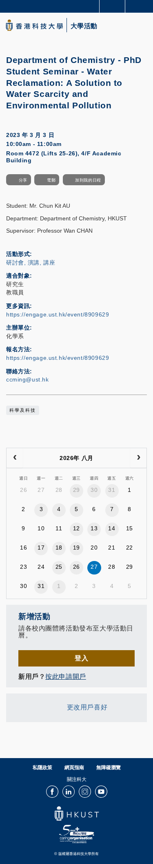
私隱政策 (42, 767)
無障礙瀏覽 (108, 767)
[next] (138, 458)
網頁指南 (74, 767)
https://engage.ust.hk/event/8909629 (57, 314)
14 (111, 528)
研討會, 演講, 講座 (30, 262)
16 (23, 547)
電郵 (51, 180)
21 (111, 547)
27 (41, 490)
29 (76, 490)
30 (94, 490)
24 (41, 566)
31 (111, 490)
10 (41, 528)
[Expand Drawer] (112, 6)
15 (129, 528)
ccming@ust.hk (27, 379)
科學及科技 (22, 410)
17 (41, 547)
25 (58, 566)
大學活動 (84, 26)
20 (94, 547)
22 (129, 547)
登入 (81, 658)
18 (58, 547)
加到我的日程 (88, 180)
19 (76, 547)
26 (23, 490)
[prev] (15, 458)
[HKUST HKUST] (34, 25)
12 (76, 528)
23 (23, 566)
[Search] (140, 5)
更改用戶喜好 (87, 707)
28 (58, 490)
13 (94, 528)
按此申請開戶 (65, 676)
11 (58, 528)
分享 (23, 180)
